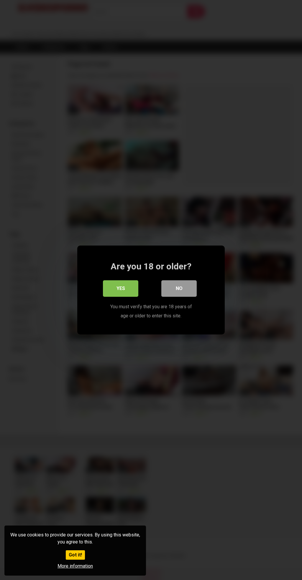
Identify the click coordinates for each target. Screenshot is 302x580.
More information (75, 566)
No (179, 288)
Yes (120, 288)
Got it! (75, 555)
